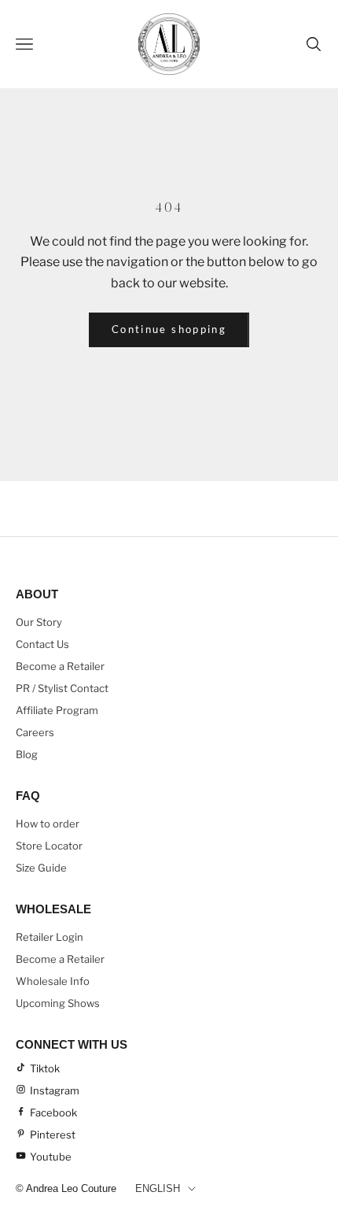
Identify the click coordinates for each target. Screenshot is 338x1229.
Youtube (51, 1156)
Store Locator (49, 845)
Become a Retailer (60, 666)
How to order (47, 823)
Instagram (54, 1090)
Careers (35, 732)
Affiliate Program (57, 710)
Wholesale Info (53, 981)
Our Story (39, 622)
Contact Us (42, 644)
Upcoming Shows (58, 1003)
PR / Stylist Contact (62, 688)
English (157, 1188)
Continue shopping (169, 329)
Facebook (53, 1112)
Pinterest (52, 1134)
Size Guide (41, 867)
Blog (27, 754)
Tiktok (45, 1068)
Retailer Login (49, 937)
